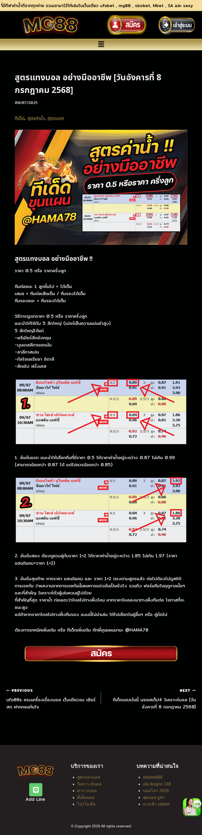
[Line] (35, 789)
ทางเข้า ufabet (156, 804)
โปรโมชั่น (86, 804)
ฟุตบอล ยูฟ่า (154, 797)
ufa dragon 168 (157, 784)
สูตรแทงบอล (88, 777)
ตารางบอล (87, 790)
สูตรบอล (55, 117)
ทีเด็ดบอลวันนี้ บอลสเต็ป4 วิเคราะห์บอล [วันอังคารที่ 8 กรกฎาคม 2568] (154, 699)
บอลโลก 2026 (156, 790)
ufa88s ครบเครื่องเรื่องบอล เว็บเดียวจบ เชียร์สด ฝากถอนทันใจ (50, 699)
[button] (101, 44)
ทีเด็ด (19, 117)
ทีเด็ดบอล (85, 797)
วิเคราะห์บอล (89, 784)
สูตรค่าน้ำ (35, 117)
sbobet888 (153, 777)
